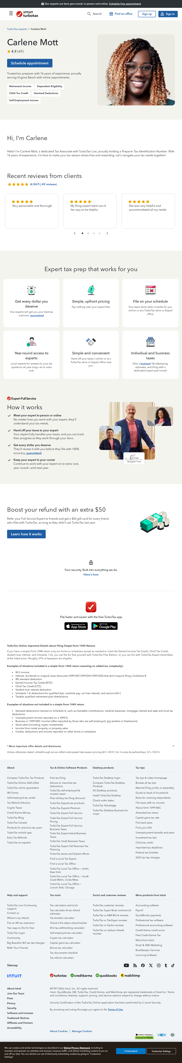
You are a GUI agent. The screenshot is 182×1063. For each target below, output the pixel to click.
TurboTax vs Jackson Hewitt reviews (108, 931)
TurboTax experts (17, 29)
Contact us (13, 913)
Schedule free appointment (125, 3)
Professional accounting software (154, 925)
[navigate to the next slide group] (107, 233)
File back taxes (144, 822)
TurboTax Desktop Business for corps (110, 811)
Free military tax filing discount (67, 798)
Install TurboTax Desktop (107, 795)
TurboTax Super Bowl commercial (112, 910)
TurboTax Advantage (104, 805)
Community (13, 937)
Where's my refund (18, 918)
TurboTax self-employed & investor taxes (65, 791)
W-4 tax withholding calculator (67, 927)
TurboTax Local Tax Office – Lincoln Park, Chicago (65, 885)
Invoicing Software (146, 955)
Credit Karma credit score (150, 930)
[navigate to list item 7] (94, 233)
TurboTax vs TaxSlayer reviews (110, 920)
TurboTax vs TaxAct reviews (108, 925)
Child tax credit (144, 842)
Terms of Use (115, 1009)
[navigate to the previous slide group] (74, 233)
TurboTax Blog (15, 817)
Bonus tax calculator (61, 947)
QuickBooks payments (148, 915)
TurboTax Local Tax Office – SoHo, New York (69, 869)
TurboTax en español (19, 842)
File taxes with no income (150, 802)
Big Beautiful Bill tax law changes (26, 942)
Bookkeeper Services (148, 950)
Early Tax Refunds (17, 837)
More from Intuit (145, 940)
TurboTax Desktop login (106, 777)
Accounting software (147, 905)
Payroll (139, 910)
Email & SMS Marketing (149, 945)
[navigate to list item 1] (82, 233)
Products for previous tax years (24, 827)
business (145, 363)
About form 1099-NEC (148, 807)
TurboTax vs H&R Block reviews (110, 915)
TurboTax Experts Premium (65, 808)
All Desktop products (105, 790)
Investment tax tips (146, 837)
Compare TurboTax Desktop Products (109, 783)
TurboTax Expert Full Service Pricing (66, 819)
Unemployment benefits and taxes (155, 832)
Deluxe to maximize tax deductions (63, 783)
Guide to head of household (152, 792)
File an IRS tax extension (21, 923)
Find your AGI (144, 827)
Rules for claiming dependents (153, 797)
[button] (91, 746)
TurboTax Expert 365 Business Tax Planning (69, 847)
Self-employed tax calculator (66, 932)
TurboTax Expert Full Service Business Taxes (66, 826)
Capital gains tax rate (147, 817)
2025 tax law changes (148, 857)
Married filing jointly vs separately (155, 787)
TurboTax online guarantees (23, 787)
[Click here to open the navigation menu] (11, 13)
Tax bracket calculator (62, 918)
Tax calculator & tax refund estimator (65, 911)
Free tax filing (57, 777)
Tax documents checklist (63, 952)
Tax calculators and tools (64, 905)
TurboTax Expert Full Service (66, 813)
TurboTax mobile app (19, 832)
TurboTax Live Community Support (22, 906)
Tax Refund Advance (18, 802)
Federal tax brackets (147, 852)
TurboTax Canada (17, 822)
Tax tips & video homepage (151, 777)
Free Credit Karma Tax (148, 935)
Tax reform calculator (62, 957)
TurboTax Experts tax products (67, 803)
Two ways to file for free (20, 927)
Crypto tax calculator (61, 937)
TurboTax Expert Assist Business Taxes (68, 834)
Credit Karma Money (19, 812)
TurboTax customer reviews (108, 905)
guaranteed (37, 315)
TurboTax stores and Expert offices (69, 853)
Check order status (103, 800)
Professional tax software (149, 920)
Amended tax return (147, 812)
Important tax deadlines (149, 847)
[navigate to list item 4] (88, 233)
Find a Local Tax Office (63, 863)
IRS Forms (12, 792)
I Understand (130, 1051)
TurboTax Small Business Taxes (67, 841)
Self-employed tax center (21, 797)
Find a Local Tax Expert (63, 858)
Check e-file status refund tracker (68, 923)
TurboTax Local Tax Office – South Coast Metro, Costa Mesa (69, 877)
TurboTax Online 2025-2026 (23, 782)
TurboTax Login (16, 932)
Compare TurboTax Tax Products (25, 777)
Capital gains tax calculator (65, 942)
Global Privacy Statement (77, 1047)
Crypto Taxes (14, 807)
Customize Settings (161, 1051)
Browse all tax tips (146, 782)
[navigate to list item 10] (99, 233)
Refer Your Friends (17, 947)
